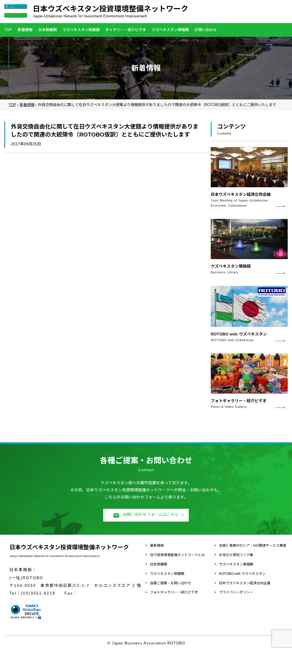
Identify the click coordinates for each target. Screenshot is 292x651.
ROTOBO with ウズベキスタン (242, 574)
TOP (8, 30)
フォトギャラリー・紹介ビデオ (174, 592)
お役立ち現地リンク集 (236, 555)
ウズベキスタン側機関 (81, 30)
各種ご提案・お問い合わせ (170, 583)
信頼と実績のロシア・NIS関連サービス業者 (252, 546)
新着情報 (25, 30)
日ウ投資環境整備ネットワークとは (177, 555)
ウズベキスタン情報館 (170, 30)
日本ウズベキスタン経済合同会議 (244, 583)
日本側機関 (47, 30)
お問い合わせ (205, 30)
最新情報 (157, 546)
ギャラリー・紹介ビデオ (125, 30)
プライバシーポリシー (236, 592)
